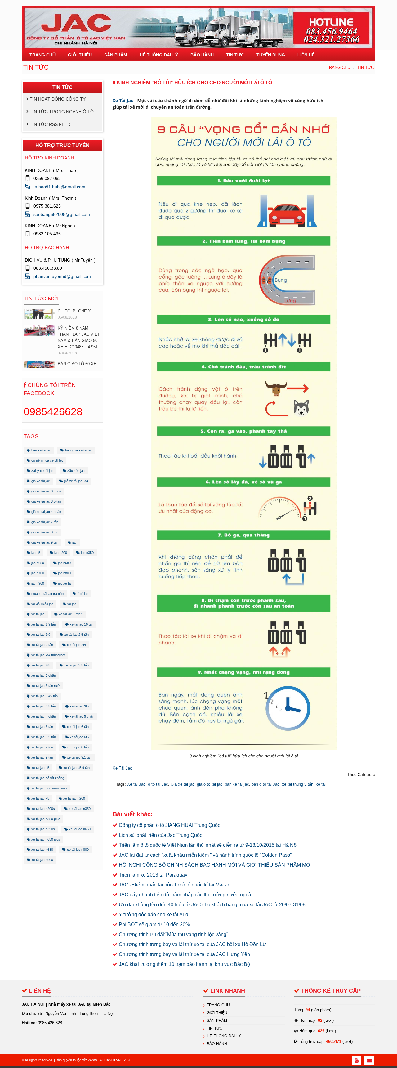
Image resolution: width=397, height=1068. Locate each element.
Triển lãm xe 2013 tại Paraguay (153, 874)
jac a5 (35, 552)
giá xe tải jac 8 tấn (44, 532)
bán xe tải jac (40, 450)
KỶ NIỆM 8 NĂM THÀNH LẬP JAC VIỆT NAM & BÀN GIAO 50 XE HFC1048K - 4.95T (79, 337)
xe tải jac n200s (42, 808)
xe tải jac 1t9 (40, 634)
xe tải (321, 784)
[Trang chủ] (198, 24)
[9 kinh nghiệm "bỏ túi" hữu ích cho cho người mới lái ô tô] (244, 432)
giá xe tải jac (40, 481)
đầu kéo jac (75, 471)
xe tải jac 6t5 (79, 737)
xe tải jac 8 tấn (77, 747)
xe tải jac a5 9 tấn (76, 768)
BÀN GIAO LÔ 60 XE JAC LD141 (77, 366)
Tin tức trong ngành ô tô (62, 111)
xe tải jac (37, 614)
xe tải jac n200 (73, 798)
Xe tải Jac (136, 784)
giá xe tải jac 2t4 (75, 481)
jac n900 (37, 583)
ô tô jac (82, 593)
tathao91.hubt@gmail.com (59, 186)
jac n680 (64, 563)
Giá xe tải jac (182, 784)
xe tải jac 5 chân (81, 716)
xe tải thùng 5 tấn (297, 784)
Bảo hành (217, 1044)
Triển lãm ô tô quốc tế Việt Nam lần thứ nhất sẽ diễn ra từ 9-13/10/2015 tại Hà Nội (208, 845)
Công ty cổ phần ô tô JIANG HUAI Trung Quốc (169, 825)
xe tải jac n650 (79, 829)
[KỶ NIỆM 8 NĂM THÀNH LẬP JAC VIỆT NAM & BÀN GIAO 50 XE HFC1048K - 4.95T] (39, 330)
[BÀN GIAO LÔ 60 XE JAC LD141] (39, 366)
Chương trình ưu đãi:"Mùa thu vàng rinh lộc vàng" (173, 934)
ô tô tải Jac (158, 784)
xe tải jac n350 (79, 808)
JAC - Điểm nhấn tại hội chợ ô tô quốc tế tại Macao (174, 884)
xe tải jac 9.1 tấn (78, 757)
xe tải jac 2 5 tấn (76, 634)
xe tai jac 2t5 (40, 665)
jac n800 (64, 573)
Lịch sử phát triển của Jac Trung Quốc (160, 835)
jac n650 (37, 563)
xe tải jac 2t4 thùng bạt (47, 655)
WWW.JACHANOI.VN (104, 1060)
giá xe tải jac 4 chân (45, 512)
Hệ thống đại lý (224, 1036)
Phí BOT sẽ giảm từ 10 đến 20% (154, 924)
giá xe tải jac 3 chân (45, 491)
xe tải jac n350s (42, 829)
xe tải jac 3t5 (79, 706)
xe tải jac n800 (77, 849)
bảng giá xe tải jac (78, 450)
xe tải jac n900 (41, 860)
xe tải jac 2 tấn (41, 645)
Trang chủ (338, 67)
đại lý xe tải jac (41, 471)
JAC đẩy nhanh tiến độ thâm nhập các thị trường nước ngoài (185, 894)
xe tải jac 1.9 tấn (43, 624)
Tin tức (365, 67)
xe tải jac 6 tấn (77, 727)
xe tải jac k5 (39, 798)
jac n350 (87, 552)
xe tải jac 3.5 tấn (43, 706)
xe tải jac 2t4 (76, 645)
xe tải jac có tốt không (47, 778)
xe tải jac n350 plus (45, 819)
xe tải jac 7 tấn (41, 747)
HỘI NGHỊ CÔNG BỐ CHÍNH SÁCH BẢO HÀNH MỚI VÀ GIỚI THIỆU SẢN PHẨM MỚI (215, 865)
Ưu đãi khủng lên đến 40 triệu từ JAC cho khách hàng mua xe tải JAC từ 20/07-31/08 (212, 904)
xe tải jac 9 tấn (41, 757)
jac (74, 542)
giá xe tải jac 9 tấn (44, 542)
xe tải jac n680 (41, 849)
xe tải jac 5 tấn (41, 727)
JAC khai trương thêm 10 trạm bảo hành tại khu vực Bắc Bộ (184, 964)
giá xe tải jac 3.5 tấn (45, 501)
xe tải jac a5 (39, 768)
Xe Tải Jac (124, 101)
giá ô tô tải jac (209, 784)
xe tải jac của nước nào (48, 788)
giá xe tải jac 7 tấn (44, 522)
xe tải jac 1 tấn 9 (70, 614)
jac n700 (37, 573)
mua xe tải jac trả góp (47, 593)
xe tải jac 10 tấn (81, 624)
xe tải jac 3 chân (43, 675)
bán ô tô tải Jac (265, 784)
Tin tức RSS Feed (50, 124)
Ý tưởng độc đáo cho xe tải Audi (154, 914)
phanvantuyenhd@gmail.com (62, 276)
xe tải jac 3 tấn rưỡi (45, 686)
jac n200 (60, 552)
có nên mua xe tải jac (46, 460)
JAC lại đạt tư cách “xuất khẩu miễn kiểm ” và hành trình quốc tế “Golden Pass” (205, 855)
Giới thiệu (217, 1013)
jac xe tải (64, 583)
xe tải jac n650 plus (45, 839)
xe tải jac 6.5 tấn (43, 737)
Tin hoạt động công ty (58, 98)
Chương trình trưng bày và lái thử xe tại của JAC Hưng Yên (184, 954)
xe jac (71, 604)
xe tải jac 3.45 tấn (44, 696)
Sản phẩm (217, 1020)
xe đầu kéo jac (41, 604)
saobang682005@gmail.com (61, 214)
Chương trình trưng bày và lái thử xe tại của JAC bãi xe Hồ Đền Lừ (192, 944)
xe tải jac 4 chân (43, 716)
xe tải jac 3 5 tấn (76, 665)
